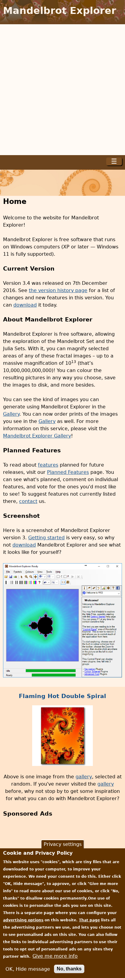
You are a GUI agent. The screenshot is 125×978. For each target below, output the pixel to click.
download (25, 305)
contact (28, 501)
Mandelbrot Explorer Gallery (37, 436)
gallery (84, 777)
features (48, 465)
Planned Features (68, 472)
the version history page (58, 290)
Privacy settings (63, 844)
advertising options (23, 920)
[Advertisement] (62, 89)
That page (89, 920)
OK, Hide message (27, 969)
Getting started (46, 538)
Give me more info (55, 956)
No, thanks (69, 968)
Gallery (11, 414)
